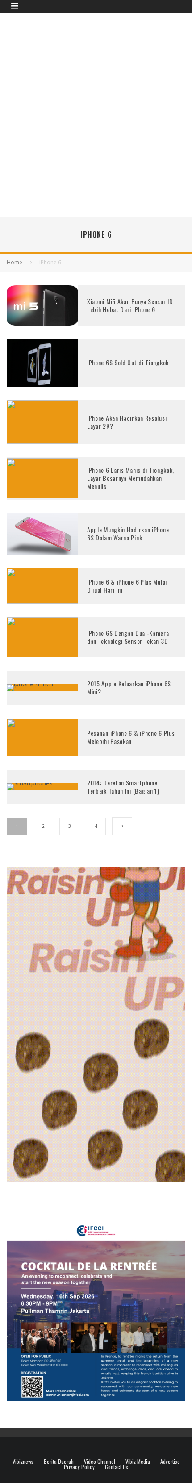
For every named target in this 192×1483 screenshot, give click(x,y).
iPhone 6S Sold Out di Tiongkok (128, 362)
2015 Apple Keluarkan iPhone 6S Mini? (129, 687)
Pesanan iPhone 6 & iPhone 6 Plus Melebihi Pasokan (131, 737)
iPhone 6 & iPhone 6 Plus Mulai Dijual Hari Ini (127, 585)
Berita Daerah (59, 1461)
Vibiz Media (137, 1461)
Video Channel (99, 1461)
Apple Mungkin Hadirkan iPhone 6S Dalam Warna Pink (128, 533)
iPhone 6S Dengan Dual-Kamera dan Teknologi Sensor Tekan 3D (128, 637)
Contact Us (116, 1467)
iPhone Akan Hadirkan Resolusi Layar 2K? (127, 421)
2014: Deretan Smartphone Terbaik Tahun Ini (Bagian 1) (123, 786)
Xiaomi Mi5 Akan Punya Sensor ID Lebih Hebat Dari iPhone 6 (130, 305)
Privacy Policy (79, 1467)
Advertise (170, 1461)
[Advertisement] (96, 114)
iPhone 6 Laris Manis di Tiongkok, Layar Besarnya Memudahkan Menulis (130, 478)
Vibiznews (23, 1461)
